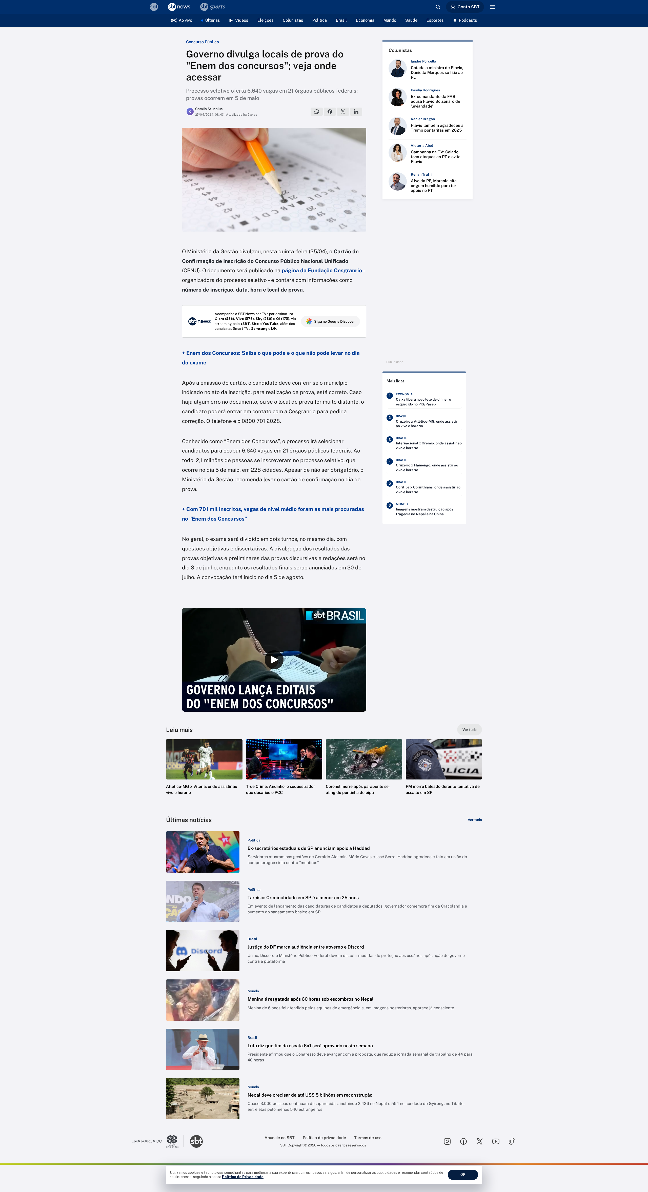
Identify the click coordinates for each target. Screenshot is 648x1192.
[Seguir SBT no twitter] (480, 1141)
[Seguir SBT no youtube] (496, 1141)
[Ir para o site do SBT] (196, 1141)
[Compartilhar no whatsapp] (317, 112)
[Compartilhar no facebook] (330, 112)
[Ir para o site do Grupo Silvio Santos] (158, 1141)
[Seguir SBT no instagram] (447, 1141)
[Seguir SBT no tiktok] (512, 1141)
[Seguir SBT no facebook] (463, 1141)
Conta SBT (469, 6)
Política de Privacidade (243, 1177)
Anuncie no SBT (280, 1137)
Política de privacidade (324, 1137)
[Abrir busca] (438, 7)
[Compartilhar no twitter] (343, 112)
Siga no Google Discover (334, 321)
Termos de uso (367, 1137)
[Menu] (492, 6)
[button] (204, 774)
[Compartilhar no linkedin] (356, 112)
